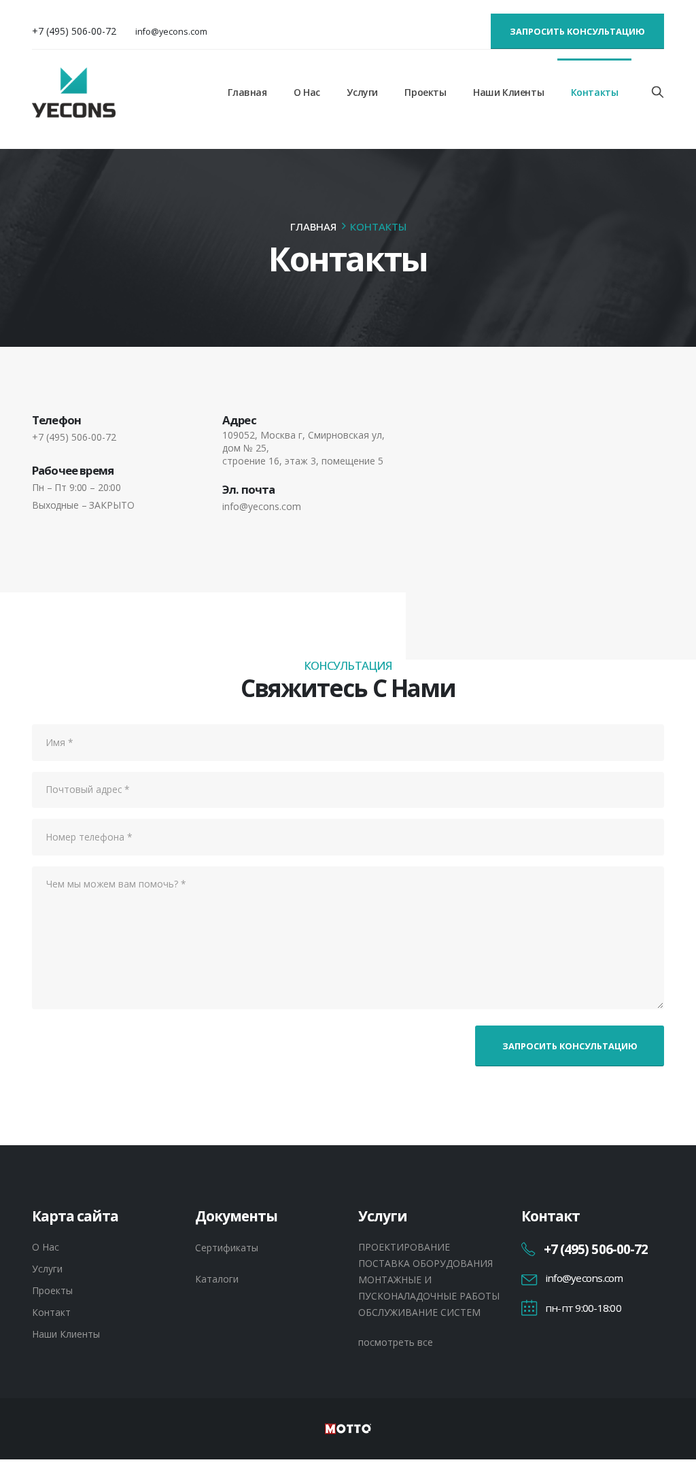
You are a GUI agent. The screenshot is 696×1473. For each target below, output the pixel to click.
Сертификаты (226, 1247)
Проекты (425, 92)
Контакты (595, 92)
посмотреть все (395, 1342)
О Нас (307, 92)
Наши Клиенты (508, 92)
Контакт (51, 1312)
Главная (247, 92)
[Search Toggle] (658, 92)
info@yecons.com (171, 31)
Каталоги (217, 1278)
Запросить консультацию (577, 31)
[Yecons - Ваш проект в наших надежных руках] (74, 92)
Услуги (362, 92)
